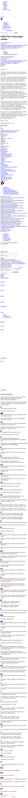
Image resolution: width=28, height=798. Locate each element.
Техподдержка (6, 188)
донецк (2, 130)
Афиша (5, 4)
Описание (3, 64)
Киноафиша (6, 23)
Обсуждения (6, 9)
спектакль (17, 130)
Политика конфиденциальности (11, 193)
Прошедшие (9, 30)
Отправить (16, 272)
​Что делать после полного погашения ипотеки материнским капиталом (12, 201)
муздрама (6, 130)
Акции (5, 8)
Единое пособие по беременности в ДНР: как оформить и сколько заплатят (12, 211)
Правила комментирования (10, 191)
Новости (5, 5)
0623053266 (3, 141)
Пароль (2, 255)
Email (2, 252)
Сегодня (5, 25)
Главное (5, 22)
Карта (2, 65)
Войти (2, 17)
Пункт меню (6, 316)
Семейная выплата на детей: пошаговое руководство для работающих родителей (13, 227)
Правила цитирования (8, 190)
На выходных (6, 26)
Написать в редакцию (6, 230)
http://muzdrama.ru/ (5, 146)
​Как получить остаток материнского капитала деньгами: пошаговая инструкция (12, 206)
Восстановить (12, 259)
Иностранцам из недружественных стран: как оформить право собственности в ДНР (12, 221)
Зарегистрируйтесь (16, 261)
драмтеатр (11, 130)
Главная (5, 1)
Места (4, 3)
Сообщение (17, 269)
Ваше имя (3, 267)
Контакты (5, 187)
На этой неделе (7, 27)
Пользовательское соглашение (10, 192)
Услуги (5, 7)
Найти (16, 32)
